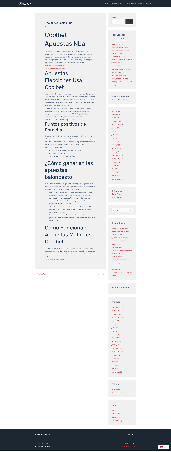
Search (114, 18)
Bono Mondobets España (54, 147)
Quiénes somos (117, 4)
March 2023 (116, 176)
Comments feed (117, 417)
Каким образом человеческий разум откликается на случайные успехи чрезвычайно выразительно (122, 60)
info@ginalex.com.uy (128, 446)
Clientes (141, 4)
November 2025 (117, 118)
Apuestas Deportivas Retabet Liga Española (60, 120)
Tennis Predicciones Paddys (54, 260)
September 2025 (117, 124)
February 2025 (117, 148)
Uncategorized (117, 197)
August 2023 (116, 165)
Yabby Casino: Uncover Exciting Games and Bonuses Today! (122, 82)
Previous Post (40, 274)
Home (107, 4)
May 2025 (115, 138)
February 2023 (117, 179)
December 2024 (117, 155)
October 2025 (116, 121)
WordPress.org (117, 421)
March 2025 (116, 145)
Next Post (101, 274)
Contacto (149, 4)
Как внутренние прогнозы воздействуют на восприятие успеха (121, 72)
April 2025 (115, 142)
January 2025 (116, 152)
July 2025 (115, 131)
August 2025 (116, 128)
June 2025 (115, 135)
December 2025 (117, 114)
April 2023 (115, 172)
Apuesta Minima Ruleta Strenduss (57, 105)
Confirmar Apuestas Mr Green (55, 68)
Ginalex (24, 3)
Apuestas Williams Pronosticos (56, 65)
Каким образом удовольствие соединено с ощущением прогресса (122, 47)
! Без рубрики (117, 194)
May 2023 (115, 169)
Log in (114, 410)
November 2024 (117, 159)
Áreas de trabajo (130, 4)
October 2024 (116, 162)
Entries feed (116, 414)
